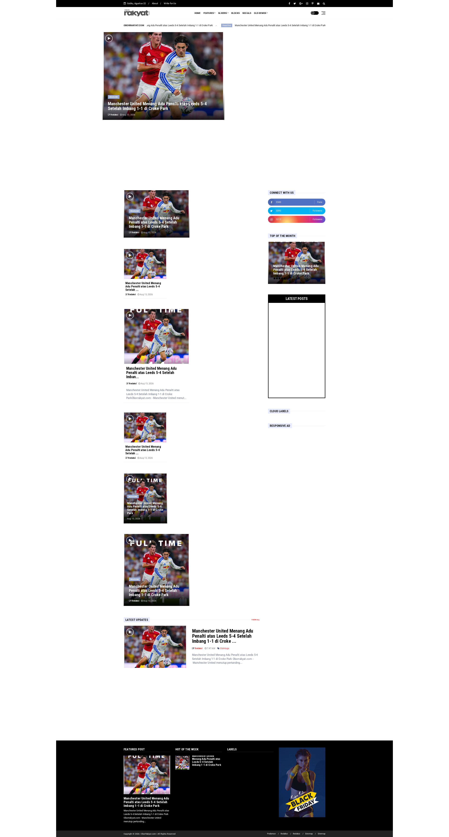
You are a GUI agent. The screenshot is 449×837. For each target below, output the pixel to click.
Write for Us (170, 3)
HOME (198, 13)
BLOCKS (235, 13)
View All (256, 620)
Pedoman (271, 834)
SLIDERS (222, 13)
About (155, 3)
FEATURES (208, 13)
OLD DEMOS (260, 13)
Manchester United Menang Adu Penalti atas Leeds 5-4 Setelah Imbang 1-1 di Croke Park (162, 25)
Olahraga (224, 648)
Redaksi (284, 834)
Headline (221, 25)
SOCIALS (246, 13)
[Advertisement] (224, 155)
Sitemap (309, 834)
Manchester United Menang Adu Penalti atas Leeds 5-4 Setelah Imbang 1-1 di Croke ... (222, 636)
